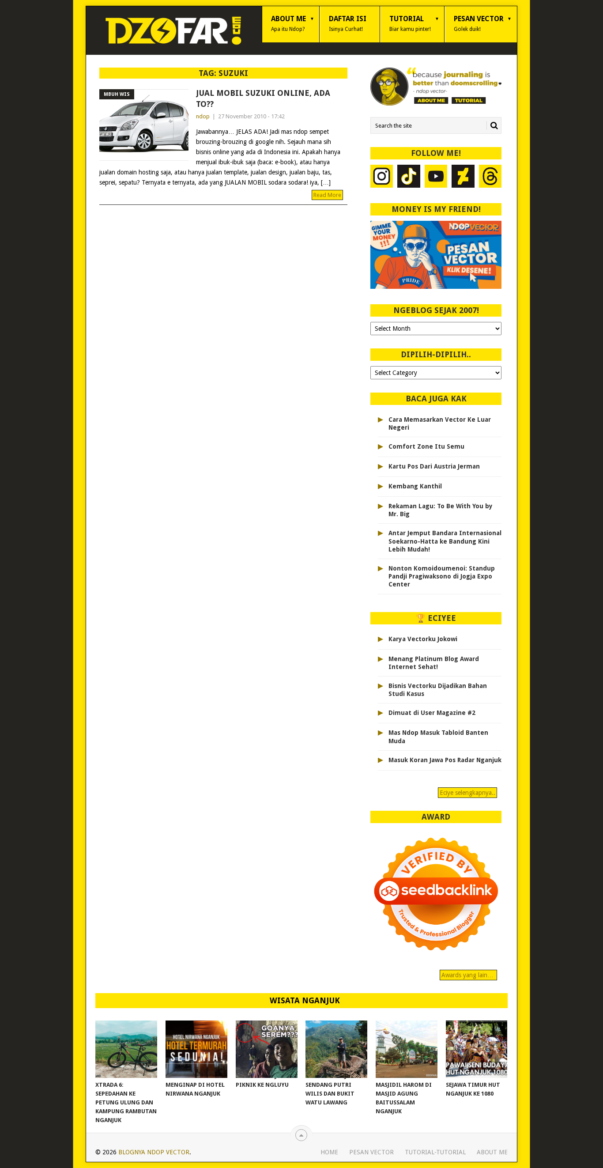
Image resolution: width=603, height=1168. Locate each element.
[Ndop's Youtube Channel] (436, 177)
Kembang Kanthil (415, 486)
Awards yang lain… (468, 975)
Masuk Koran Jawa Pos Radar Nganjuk (444, 760)
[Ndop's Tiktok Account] (408, 177)
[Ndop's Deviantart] (463, 177)
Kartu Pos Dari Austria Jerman (434, 466)
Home (329, 1152)
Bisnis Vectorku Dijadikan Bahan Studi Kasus (437, 689)
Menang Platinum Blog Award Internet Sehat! (433, 662)
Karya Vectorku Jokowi (422, 639)
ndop (203, 116)
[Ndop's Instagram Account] (381, 177)
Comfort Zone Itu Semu (426, 446)
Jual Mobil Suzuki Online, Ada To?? (263, 98)
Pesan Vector (479, 23)
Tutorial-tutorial (435, 1152)
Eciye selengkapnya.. (467, 792)
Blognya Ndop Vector (153, 1152)
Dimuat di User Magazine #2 (431, 712)
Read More (327, 195)
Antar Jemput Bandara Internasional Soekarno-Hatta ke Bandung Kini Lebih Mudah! (444, 540)
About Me (288, 23)
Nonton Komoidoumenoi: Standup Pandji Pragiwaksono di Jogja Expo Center (441, 576)
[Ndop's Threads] (490, 177)
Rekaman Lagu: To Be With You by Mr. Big (440, 510)
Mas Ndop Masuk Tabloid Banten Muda (438, 736)
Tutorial (410, 23)
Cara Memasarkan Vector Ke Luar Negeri (439, 423)
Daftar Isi (347, 23)
